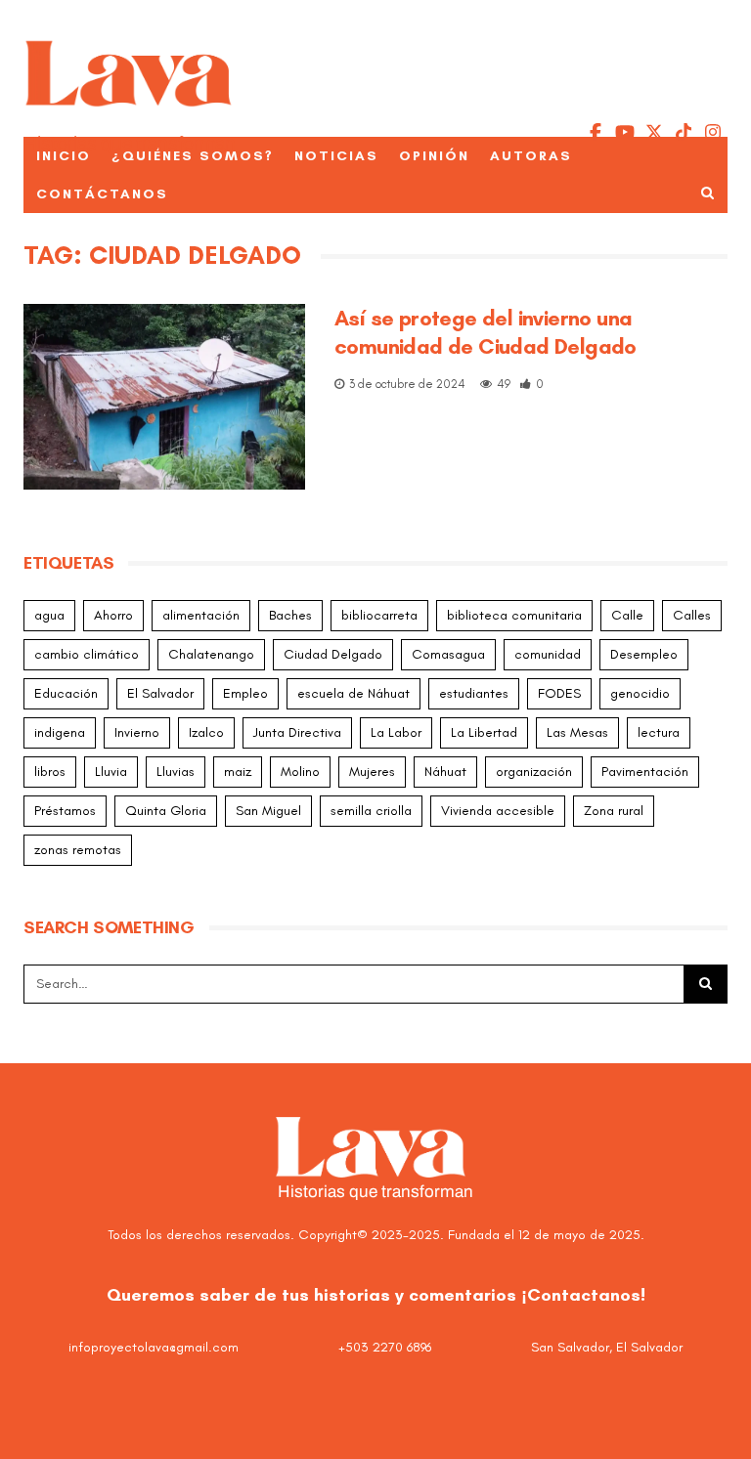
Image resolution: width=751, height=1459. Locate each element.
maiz (237, 771)
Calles (692, 615)
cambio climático (86, 654)
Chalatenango (211, 654)
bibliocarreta (379, 615)
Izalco (206, 732)
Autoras (531, 156)
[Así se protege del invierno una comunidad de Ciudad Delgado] (164, 397)
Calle (627, 615)
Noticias (336, 156)
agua (49, 615)
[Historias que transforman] (129, 83)
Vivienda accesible (497, 810)
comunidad (547, 654)
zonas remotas (77, 849)
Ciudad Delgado (333, 654)
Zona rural (613, 810)
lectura (659, 732)
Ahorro (113, 615)
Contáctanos (102, 194)
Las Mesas (577, 732)
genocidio (640, 693)
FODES (559, 693)
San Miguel (268, 810)
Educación (66, 693)
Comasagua (448, 654)
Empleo (245, 693)
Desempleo (644, 654)
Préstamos (65, 810)
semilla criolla (371, 810)
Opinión (434, 156)
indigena (59, 732)
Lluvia (111, 771)
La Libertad (484, 732)
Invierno (136, 732)
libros (50, 771)
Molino (300, 771)
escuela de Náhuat (353, 693)
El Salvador (160, 693)
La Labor (396, 732)
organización (534, 771)
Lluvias (175, 771)
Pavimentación (644, 771)
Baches (290, 615)
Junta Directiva (297, 732)
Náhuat (445, 771)
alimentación (201, 615)
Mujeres (372, 771)
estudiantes (473, 693)
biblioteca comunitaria (514, 615)
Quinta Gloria (165, 810)
